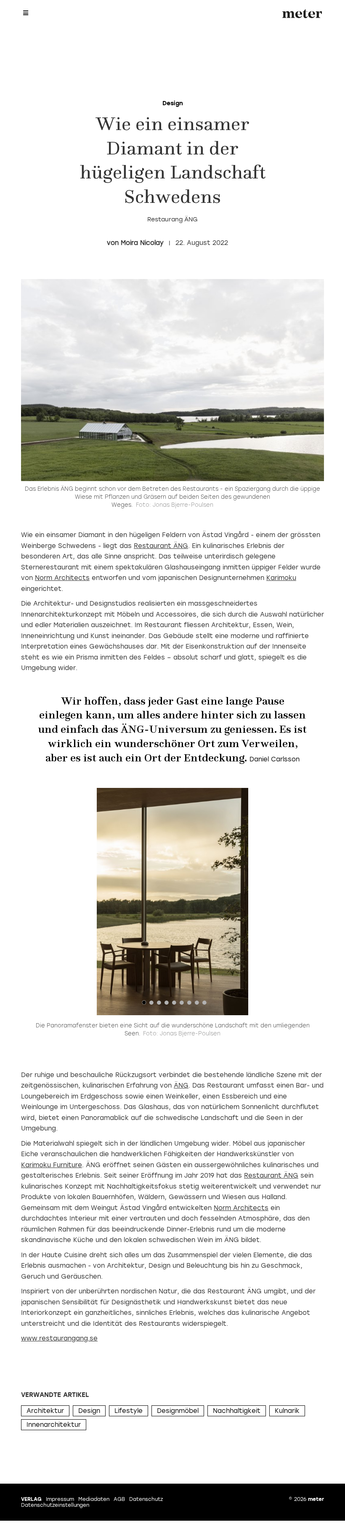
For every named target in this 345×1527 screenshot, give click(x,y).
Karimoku (281, 578)
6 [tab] (182, 1004)
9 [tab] (204, 1004)
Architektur (45, 1411)
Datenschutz (146, 1499)
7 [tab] (189, 1004)
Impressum (60, 1499)
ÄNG (181, 1085)
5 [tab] (174, 1004)
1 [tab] (144, 1004)
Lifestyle (128, 1411)
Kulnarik (287, 1411)
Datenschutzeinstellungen (55, 1505)
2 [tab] (151, 1004)
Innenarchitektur (54, 1425)
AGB (119, 1499)
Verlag (31, 1499)
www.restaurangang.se (59, 1338)
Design (89, 1411)
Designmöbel (178, 1411)
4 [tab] (166, 1004)
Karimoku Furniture (51, 1165)
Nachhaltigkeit (236, 1411)
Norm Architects (62, 578)
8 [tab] (197, 1004)
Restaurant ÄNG (161, 546)
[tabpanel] (172, 901)
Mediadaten (93, 1499)
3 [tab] (159, 1004)
